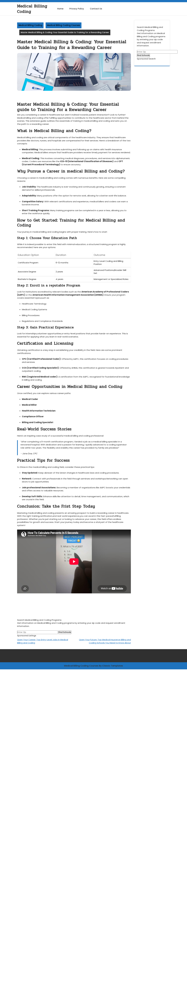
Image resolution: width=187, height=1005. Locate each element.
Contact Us (96, 8)
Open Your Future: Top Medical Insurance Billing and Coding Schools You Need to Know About (105, 641)
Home (60, 8)
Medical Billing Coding (32, 9)
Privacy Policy (76, 8)
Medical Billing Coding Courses (63, 25)
